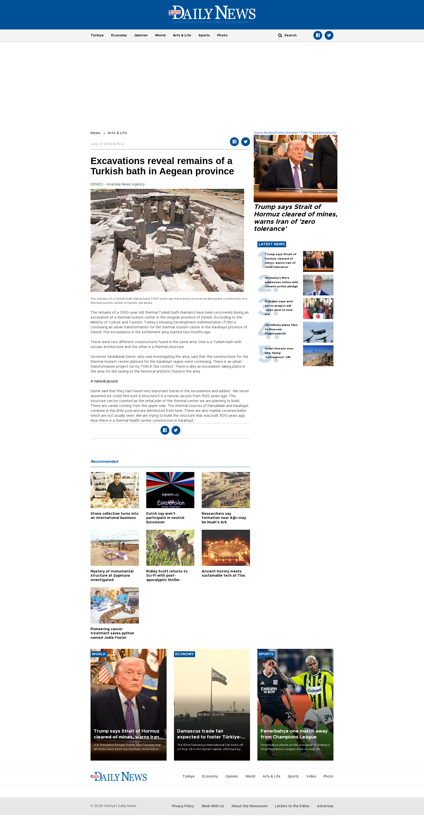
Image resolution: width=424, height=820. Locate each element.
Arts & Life (182, 35)
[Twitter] (329, 35)
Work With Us (212, 806)
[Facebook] (317, 35)
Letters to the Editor (292, 806)
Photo (222, 35)
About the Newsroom (249, 806)
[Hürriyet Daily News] (212, 14)
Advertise (325, 806)
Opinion (141, 35)
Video (311, 776)
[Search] (280, 35)
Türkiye (97, 35)
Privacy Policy (183, 806)
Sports (204, 35)
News (95, 133)
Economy (119, 35)
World (160, 35)
